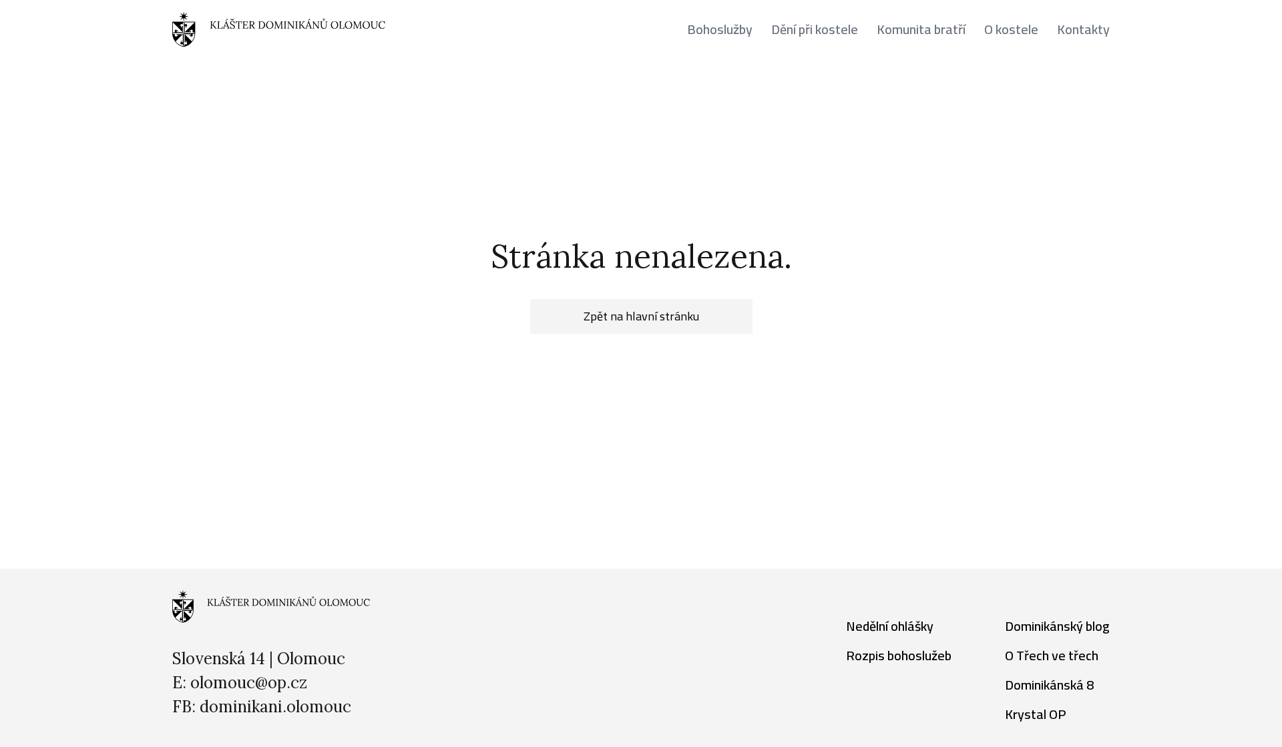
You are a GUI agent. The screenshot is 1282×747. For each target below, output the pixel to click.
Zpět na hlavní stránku (641, 316)
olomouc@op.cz (248, 682)
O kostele (1011, 29)
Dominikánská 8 (1049, 684)
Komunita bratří (921, 29)
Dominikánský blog (1057, 625)
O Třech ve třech (1051, 655)
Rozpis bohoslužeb (898, 655)
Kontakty (1083, 29)
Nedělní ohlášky (889, 625)
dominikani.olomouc (275, 706)
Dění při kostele (814, 29)
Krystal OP (1035, 714)
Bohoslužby (720, 29)
